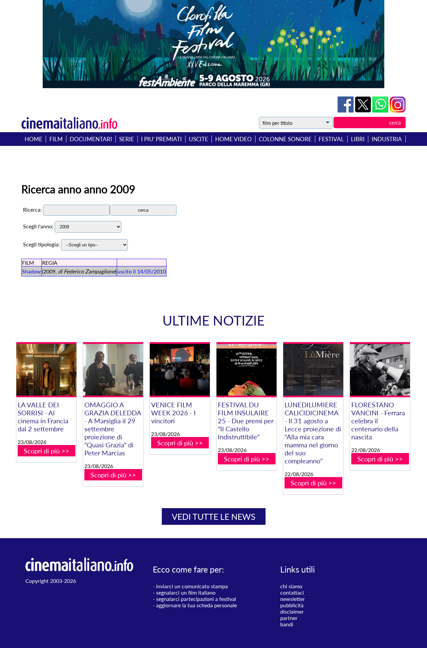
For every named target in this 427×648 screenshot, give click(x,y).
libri (358, 139)
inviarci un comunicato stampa (192, 586)
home (33, 139)
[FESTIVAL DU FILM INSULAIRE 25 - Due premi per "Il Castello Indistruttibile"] (247, 369)
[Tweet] (363, 110)
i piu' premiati (161, 139)
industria (387, 139)
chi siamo (291, 586)
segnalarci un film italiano (186, 592)
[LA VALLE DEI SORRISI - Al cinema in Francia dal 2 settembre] (46, 369)
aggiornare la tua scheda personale (196, 605)
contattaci (292, 592)
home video (233, 139)
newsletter (292, 599)
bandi (286, 624)
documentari (91, 139)
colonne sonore (285, 139)
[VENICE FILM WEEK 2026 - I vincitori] (180, 369)
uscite (198, 139)
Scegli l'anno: (38, 226)
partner (289, 618)
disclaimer (292, 611)
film (56, 139)
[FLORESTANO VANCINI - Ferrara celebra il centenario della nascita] (380, 369)
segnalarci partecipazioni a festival (196, 599)
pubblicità (292, 605)
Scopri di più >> (46, 451)
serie (126, 139)
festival (331, 139)
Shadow (31, 271)
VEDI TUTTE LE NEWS (214, 516)
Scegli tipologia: (41, 244)
